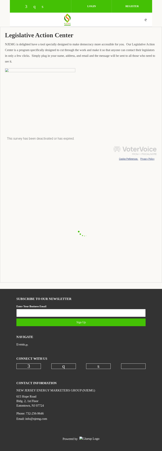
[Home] (67, 19)
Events (20, 344)
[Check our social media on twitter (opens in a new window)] (53, 6)
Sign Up (81, 322)
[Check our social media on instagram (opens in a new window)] (36, 6)
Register (132, 6)
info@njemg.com (36, 418)
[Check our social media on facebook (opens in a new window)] (28, 6)
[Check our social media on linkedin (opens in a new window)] (45, 6)
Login (91, 6)
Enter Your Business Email (31, 306)
